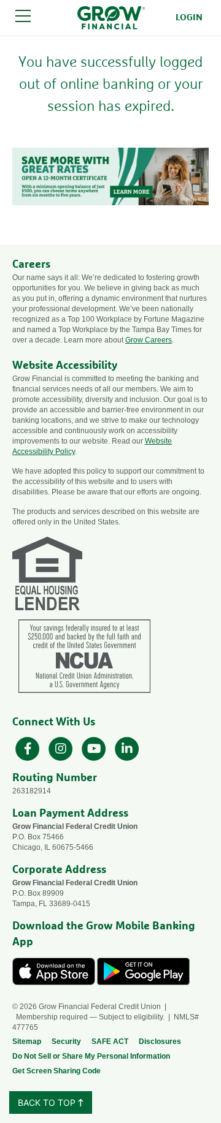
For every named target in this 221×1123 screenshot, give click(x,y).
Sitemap (26, 1041)
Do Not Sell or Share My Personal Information (91, 1056)
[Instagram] (62, 748)
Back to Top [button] (48, 1102)
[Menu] (23, 18)
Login (189, 17)
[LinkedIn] (127, 748)
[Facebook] (28, 748)
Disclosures (160, 1041)
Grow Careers (148, 340)
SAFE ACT (109, 1041)
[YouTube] (95, 748)
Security (66, 1041)
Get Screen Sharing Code (56, 1071)
